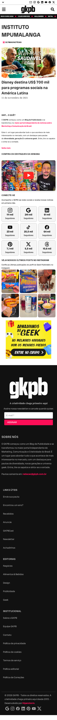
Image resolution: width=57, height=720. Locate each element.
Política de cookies (12, 652)
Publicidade (9, 591)
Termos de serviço (12, 660)
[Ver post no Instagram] (10, 281)
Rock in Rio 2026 (7, 16)
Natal (50, 16)
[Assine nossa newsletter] (31, 2)
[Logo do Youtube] (33, 709)
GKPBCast (8, 530)
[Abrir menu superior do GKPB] (3, 2)
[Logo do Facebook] (18, 709)
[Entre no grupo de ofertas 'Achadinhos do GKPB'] (28, 339)
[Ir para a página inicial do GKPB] (28, 9)
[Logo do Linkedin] (23, 709)
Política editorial (11, 669)
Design (6, 582)
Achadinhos (9, 547)
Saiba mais (6, 148)
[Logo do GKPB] (29, 388)
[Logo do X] (39, 709)
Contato (7, 634)
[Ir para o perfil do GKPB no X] (53, 2)
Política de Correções (13, 677)
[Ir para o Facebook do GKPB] (50, 2)
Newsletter (8, 539)
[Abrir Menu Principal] (4, 9)
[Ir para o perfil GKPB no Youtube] (46, 2)
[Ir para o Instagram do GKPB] (34, 2)
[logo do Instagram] (7, 709)
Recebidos (8, 513)
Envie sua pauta (11, 496)
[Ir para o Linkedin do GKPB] (42, 2)
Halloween (38, 16)
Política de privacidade (14, 643)
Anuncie (7, 522)
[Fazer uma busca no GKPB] (52, 9)
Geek (5, 599)
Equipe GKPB (10, 626)
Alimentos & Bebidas (13, 574)
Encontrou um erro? (13, 505)
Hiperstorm (28, 703)
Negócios (7, 565)
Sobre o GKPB (10, 617)
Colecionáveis (24, 16)
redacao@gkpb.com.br (35, 474)
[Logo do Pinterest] (28, 709)
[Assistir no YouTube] (28, 175)
